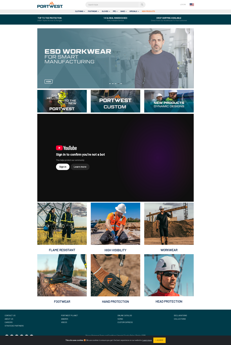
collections (180, 319)
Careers (9, 322)
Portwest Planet (69, 315)
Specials (133, 11)
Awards (64, 319)
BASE (123, 11)
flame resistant (62, 250)
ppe (114, 11)
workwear (169, 250)
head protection (169, 301)
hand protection (115, 301)
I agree (159, 340)
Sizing (120, 319)
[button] (110, 83)
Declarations (180, 315)
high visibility (115, 250)
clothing (79, 11)
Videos (64, 322)
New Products (148, 11)
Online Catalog (125, 315)
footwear (92, 11)
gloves (105, 11)
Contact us (10, 315)
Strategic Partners (14, 326)
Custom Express (125, 322)
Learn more (147, 340)
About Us (9, 319)
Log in (183, 4)
